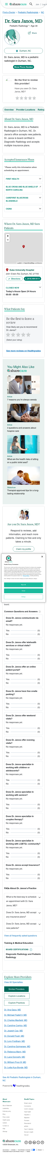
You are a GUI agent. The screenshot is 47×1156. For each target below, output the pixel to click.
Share (34, 33)
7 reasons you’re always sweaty (22, 399)
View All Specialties (13, 982)
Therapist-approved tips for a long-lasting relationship (23, 492)
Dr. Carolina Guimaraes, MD (17, 1046)
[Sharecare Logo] (18, 4)
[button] (39, 611)
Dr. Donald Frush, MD (14, 1035)
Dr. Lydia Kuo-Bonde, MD (16, 1067)
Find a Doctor (9, 12)
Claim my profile (23, 548)
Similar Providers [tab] (16, 989)
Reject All (23, 584)
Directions (15, 278)
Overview (9, 109)
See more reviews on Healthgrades (23, 350)
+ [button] (8, 236)
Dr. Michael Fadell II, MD (15, 1014)
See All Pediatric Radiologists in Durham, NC (22, 1079)
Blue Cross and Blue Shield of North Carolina (22, 188)
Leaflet (19, 263)
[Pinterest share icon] (42, 1143)
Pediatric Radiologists (28, 12)
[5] (34, 97)
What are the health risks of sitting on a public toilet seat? (22, 461)
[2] (21, 97)
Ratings (41, 109)
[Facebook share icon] (26, 1143)
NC (42, 12)
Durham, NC (25, 50)
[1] (17, 97)
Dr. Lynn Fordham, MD (14, 1041)
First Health (12, 178)
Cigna (9, 208)
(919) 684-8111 (33, 278)
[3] (26, 97)
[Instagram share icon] (30, 1143)
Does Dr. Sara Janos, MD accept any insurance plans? (21, 914)
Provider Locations (25, 109)
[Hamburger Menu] (7, 4)
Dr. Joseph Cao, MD (13, 1030)
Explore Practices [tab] (16, 1002)
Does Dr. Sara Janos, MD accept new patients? (21, 925)
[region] (23, 578)
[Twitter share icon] (38, 1143)
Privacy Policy (26, 575)
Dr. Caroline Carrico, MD (15, 1025)
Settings (23, 596)
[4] (30, 97)
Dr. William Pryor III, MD (15, 1062)
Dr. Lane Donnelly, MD (14, 1056)
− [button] (8, 240)
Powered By (8, 1085)
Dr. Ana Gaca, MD (12, 1009)
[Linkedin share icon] (34, 1143)
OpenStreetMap (29, 263)
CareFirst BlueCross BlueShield (17, 199)
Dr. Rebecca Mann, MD (15, 1051)
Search (30, 4)
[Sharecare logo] (23, 1141)
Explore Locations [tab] (16, 995)
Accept (23, 590)
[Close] (42, 557)
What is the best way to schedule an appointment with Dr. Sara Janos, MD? (21, 901)
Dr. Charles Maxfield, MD (15, 1020)
